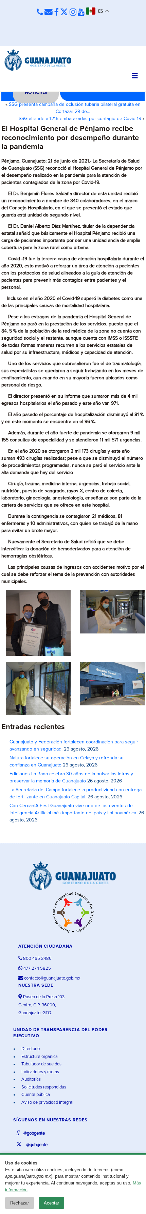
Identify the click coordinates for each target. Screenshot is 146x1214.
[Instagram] (73, 12)
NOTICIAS (36, 92)
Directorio (30, 1049)
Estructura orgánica (39, 1057)
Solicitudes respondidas (43, 1087)
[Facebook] (56, 12)
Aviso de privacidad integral (46, 1102)
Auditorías (30, 1079)
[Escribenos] (48, 12)
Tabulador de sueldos (40, 1064)
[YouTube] (81, 12)
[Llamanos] (40, 12)
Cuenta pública (35, 1095)
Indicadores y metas (39, 1072)
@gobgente (33, 1133)
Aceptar (51, 1203)
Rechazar (19, 1203)
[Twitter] (64, 12)
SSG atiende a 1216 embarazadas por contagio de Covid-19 (80, 118)
